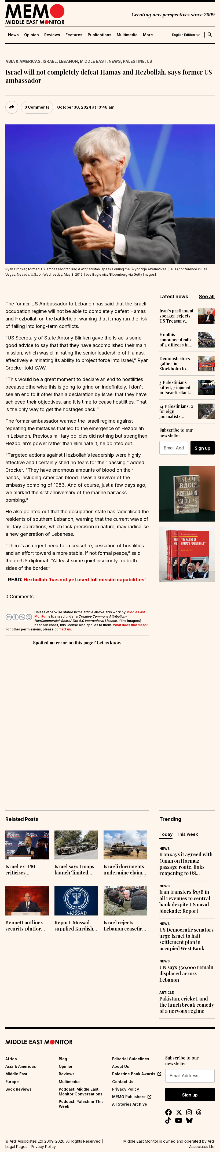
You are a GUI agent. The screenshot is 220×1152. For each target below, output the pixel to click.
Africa (11, 1059)
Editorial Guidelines (130, 1059)
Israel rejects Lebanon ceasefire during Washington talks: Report (125, 926)
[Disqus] (77, 720)
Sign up (202, 448)
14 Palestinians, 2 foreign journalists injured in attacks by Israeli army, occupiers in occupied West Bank (176, 411)
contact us (62, 629)
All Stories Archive (129, 1104)
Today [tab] (166, 834)
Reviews (52, 35)
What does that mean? (130, 625)
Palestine (134, 61)
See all (207, 296)
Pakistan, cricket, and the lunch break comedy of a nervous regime (186, 1005)
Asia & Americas (23, 61)
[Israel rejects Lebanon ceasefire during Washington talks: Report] (125, 900)
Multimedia (127, 35)
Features (73, 35)
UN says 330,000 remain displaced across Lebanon (186, 973)
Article (166, 993)
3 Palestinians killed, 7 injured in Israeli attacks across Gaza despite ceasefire (176, 387)
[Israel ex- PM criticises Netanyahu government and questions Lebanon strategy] (27, 845)
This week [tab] (187, 834)
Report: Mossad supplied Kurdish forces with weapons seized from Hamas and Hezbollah (73, 926)
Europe (12, 1081)
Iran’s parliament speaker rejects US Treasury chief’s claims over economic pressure (176, 316)
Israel (50, 61)
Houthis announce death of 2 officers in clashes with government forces (175, 340)
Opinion (31, 35)
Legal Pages (16, 1146)
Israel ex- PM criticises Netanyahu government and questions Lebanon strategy (26, 870)
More (148, 35)
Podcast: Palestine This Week (81, 1104)
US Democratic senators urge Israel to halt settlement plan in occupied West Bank (186, 939)
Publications (99, 35)
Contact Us (122, 1081)
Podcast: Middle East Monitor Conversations (80, 1091)
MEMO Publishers (128, 1096)
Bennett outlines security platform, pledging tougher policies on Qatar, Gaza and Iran (25, 926)
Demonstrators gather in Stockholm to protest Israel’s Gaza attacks (174, 363)
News (13, 35)
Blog (63, 1059)
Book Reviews (18, 1089)
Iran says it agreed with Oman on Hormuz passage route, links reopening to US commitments (185, 864)
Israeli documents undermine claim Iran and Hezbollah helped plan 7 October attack (125, 870)
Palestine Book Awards (133, 1074)
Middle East (93, 61)
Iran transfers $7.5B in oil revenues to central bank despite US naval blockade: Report (184, 901)
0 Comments (37, 107)
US (149, 61)
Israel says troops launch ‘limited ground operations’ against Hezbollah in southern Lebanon (76, 870)
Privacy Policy (125, 1089)
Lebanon (68, 61)
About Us (120, 1066)
